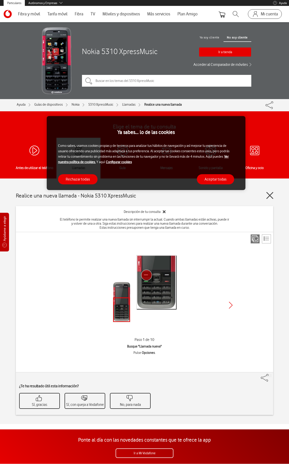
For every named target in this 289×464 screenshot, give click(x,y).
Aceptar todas (215, 179)
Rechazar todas (78, 179)
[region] (146, 153)
